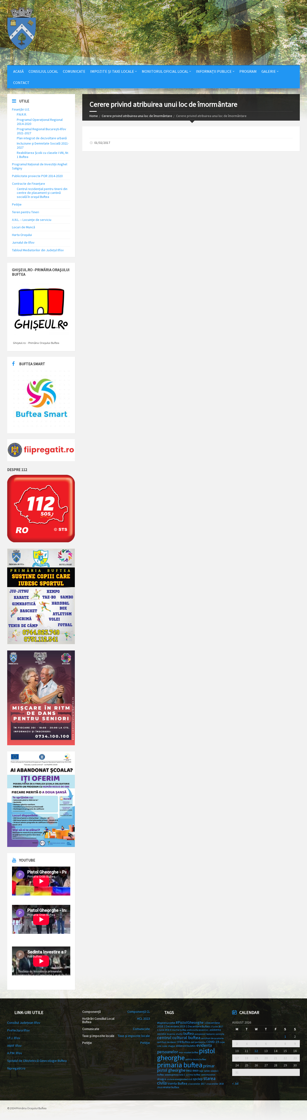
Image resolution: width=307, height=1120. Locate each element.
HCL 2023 (143, 1018)
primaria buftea (179, 1064)
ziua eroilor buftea (168, 1087)
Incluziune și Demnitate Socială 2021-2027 (43, 145)
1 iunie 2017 (217, 1026)
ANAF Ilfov (14, 1045)
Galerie (268, 71)
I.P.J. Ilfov (13, 1038)
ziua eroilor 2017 (197, 1083)
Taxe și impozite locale (134, 1036)
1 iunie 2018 (163, 1029)
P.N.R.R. (22, 114)
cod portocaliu (198, 1042)
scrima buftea (193, 1074)
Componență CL (138, 1011)
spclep (198, 1079)
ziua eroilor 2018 (215, 1083)
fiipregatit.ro (16, 1068)
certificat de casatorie (212, 1038)
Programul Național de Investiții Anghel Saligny (39, 166)
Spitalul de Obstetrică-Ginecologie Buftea (37, 1060)
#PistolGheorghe (190, 1022)
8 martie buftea (178, 1029)
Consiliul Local (43, 71)
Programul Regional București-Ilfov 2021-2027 (41, 131)
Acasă (18, 71)
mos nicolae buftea (188, 1052)
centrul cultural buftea (178, 1037)
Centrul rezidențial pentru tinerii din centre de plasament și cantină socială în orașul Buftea (42, 193)
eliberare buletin (186, 1045)
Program (248, 71)
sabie (207, 1070)
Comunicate (74, 71)
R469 (195, 1070)
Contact (21, 82)
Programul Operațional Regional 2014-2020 (40, 122)
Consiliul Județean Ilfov (23, 1022)
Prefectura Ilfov (18, 1030)
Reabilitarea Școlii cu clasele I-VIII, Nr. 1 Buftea (43, 155)
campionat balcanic (205, 1034)
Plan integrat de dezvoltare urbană (42, 138)
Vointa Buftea (177, 1083)
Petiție (17, 204)
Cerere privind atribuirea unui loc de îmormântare (137, 116)
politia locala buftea (195, 1059)
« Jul (235, 1083)
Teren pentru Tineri (25, 212)
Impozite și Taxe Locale (112, 71)
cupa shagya (168, 1045)
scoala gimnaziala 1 (175, 1074)
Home (93, 116)
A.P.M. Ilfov (14, 1053)
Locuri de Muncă (23, 227)
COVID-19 (212, 1042)
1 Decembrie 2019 (174, 1026)
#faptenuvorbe (166, 1023)
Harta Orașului (22, 235)
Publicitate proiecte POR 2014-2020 (37, 176)
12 (256, 1051)
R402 (189, 1070)
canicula (220, 1034)
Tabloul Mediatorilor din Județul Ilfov (38, 250)
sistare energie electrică (179, 1079)
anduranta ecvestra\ (198, 1029)
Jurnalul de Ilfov (23, 242)
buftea (188, 1033)
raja (201, 1070)
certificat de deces (166, 1042)
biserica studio (175, 1034)
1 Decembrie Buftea (198, 1026)
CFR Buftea (183, 1042)
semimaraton (208, 1074)
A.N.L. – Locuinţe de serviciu (31, 220)
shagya (161, 1079)
